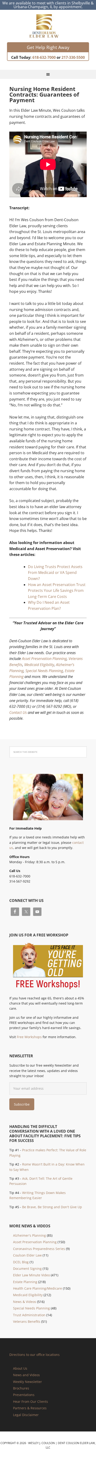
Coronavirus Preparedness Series (39, 1248)
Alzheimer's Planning (29, 1235)
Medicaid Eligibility (39, 664)
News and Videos (26, 1375)
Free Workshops (29, 1037)
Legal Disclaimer (26, 1415)
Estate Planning (25, 1282)
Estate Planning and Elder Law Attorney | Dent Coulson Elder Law (48, 26)
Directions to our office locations (34, 1354)
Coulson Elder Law (27, 1255)
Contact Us (18, 712)
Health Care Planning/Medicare (37, 1288)
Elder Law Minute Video (31, 1275)
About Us (20, 1368)
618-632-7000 (44, 57)
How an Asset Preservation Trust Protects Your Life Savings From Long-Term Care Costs (57, 590)
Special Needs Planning (44, 670)
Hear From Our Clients (30, 1401)
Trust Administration (29, 1315)
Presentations (23, 1395)
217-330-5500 (73, 57)
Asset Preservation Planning (44, 658)
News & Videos (24, 1301)
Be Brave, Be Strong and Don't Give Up (52, 1207)
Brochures (21, 1388)
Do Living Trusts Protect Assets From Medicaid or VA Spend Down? (55, 572)
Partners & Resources (30, 1408)
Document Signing (27, 1268)
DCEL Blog (21, 1262)
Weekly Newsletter (27, 1381)
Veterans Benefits (26, 1321)
